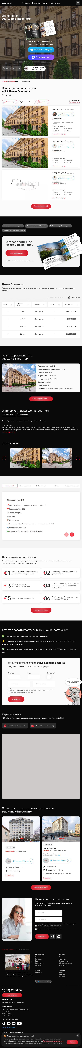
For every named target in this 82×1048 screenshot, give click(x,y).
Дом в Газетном (57, 118)
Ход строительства (25, 485)
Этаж (29, 673)
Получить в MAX (43, 57)
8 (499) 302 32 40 (12, 990)
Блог (37, 961)
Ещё (59, 855)
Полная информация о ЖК (41, 399)
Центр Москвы (10, 847)
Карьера (38, 965)
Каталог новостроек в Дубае (13, 226)
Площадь (11, 673)
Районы (61, 957)
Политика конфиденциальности (12, 1032)
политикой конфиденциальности (36, 689)
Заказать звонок (12, 995)
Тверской (27, 3)
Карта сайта (39, 963)
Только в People (28, 102)
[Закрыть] (77, 1035)
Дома (61, 972)
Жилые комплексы (65, 963)
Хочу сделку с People (41, 610)
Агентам (18, 68)
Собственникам (40, 957)
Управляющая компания (72, 485)
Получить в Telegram (43, 50)
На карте (8, 68)
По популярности (74, 102)
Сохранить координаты (17, 726)
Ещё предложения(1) (41, 206)
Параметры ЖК (10, 485)
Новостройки (64, 961)
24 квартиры (52, 376)
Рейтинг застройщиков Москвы (14, 230)
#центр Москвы (23, 415)
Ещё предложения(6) (41, 887)
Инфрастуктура (41, 485)
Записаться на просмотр (45, 726)
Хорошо (72, 1042)
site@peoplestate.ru (8, 1027)
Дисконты (43, 102)
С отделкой (51, 673)
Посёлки (62, 974)
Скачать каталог (17, 253)
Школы (57, 485)
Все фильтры (10, 102)
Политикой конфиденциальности (53, 1041)
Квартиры (62, 959)
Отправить (41, 936)
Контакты (38, 959)
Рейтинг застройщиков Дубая (60, 226)
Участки (62, 977)
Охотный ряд (55, 3)
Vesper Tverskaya (49, 848)
